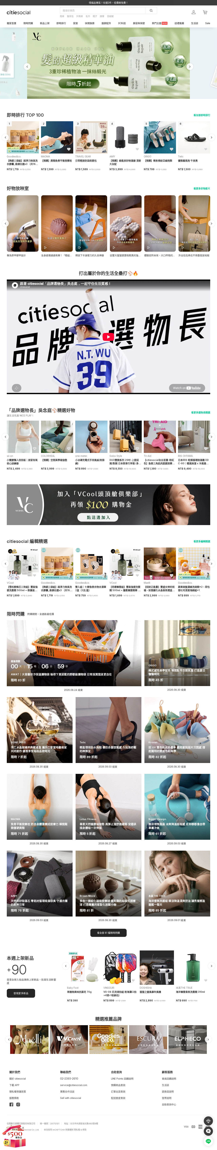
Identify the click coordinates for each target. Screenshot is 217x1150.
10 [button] (120, 100)
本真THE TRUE (184, 987)
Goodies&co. (14, 156)
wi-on (10, 455)
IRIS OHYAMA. (185, 455)
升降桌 (79, 16)
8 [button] (115, 100)
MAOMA (45, 156)
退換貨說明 (168, 1091)
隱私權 (77, 1129)
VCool (10, 582)
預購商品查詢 (118, 1085)
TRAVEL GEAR (83, 156)
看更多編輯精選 (202, 541)
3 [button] (101, 100)
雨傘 (62, 16)
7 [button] (112, 100)
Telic (180, 156)
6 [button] (109, 100)
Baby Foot (72, 987)
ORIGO (147, 156)
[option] (108, 63)
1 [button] (96, 100)
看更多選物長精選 (200, 412)
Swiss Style (116, 455)
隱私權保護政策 (17, 1091)
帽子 (95, 16)
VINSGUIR (108, 987)
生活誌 (165, 1085)
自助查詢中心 (169, 1104)
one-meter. (81, 455)
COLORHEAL (48, 455)
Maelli (147, 582)
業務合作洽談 (67, 1091)
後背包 (70, 16)
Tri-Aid (147, 455)
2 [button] (99, 100)
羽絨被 (110, 16)
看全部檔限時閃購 (108, 932)
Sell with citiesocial (70, 1098)
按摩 (102, 16)
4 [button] (104, 100)
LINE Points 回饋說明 (122, 1078)
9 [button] (118, 100)
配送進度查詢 (118, 1098)
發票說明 (166, 1098)
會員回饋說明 (169, 1078)
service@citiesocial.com (73, 1085)
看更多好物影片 (202, 188)
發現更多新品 (21, 993)
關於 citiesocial (17, 1078)
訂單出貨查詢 (118, 1091)
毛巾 (88, 16)
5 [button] (107, 100)
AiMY (112, 156)
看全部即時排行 (202, 115)
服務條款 (14, 1098)
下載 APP (14, 1085)
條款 (84, 1129)
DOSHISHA (146, 987)
